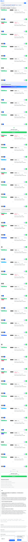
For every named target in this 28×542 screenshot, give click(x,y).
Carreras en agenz (9, 520)
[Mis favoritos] (1, 5)
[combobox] (12, 3)
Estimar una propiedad (3, 520)
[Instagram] (12, 538)
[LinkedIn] (13, 538)
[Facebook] (11, 538)
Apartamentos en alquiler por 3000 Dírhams (6, 484)
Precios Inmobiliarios (16, 519)
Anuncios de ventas (4, 519)
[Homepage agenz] (2, 1)
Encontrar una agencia (15, 520)
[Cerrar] (26, 535)
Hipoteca (20, 519)
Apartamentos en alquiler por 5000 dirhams (6, 481)
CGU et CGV (22, 520)
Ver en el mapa (12, 540)
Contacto (19, 520)
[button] (25, 10)
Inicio (1, 519)
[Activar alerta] (26, 3)
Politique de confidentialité (4, 521)
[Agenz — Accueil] (3, 538)
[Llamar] (24, 19)
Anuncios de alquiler (10, 519)
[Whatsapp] (26, 19)
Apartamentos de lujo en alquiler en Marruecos (6, 485)
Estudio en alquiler (19, 12)
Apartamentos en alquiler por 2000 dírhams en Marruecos (8, 482)
